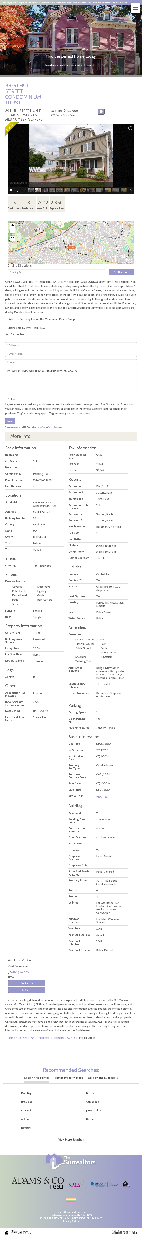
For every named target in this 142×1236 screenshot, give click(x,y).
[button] (103, 65)
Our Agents (27, 990)
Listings (22, 1037)
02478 (71, 1037)
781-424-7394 (95, 1217)
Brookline (26, 1101)
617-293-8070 (20, 972)
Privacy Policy (83, 413)
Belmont (59, 1037)
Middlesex (44, 1037)
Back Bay (26, 1093)
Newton (90, 1119)
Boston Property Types (69, 1077)
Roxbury (26, 1127)
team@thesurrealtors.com (71, 1212)
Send (10, 421)
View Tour (102, 796)
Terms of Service (53, 427)
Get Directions (121, 272)
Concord (26, 1110)
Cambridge (92, 1101)
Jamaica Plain (93, 1110)
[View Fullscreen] (12, 238)
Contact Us (27, 983)
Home (11, 1037)
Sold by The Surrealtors (103, 1077)
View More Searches (71, 1139)
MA (32, 1037)
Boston (90, 1093)
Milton (25, 1119)
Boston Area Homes (36, 1077)
